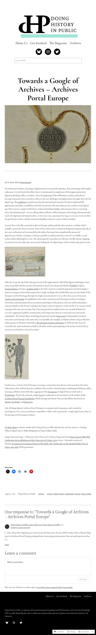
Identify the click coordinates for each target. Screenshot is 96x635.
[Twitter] (57, 52)
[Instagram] (48, 52)
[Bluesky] (39, 52)
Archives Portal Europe (14, 299)
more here (61, 316)
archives (50, 494)
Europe (77, 494)
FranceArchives (11, 289)
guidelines (22, 202)
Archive (41, 494)
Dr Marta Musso (11, 427)
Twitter (8, 402)
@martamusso (25, 182)
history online (86, 494)
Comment (83, 579)
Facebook (16, 402)
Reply (7, 544)
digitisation (70, 494)
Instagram (28, 402)
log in (41, 395)
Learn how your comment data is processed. (55, 587)
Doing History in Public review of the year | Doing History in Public (35, 525)
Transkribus (10, 395)
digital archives (59, 494)
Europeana (52, 391)
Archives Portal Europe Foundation (19, 398)
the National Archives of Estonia (50, 322)
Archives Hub (32, 289)
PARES (74, 285)
